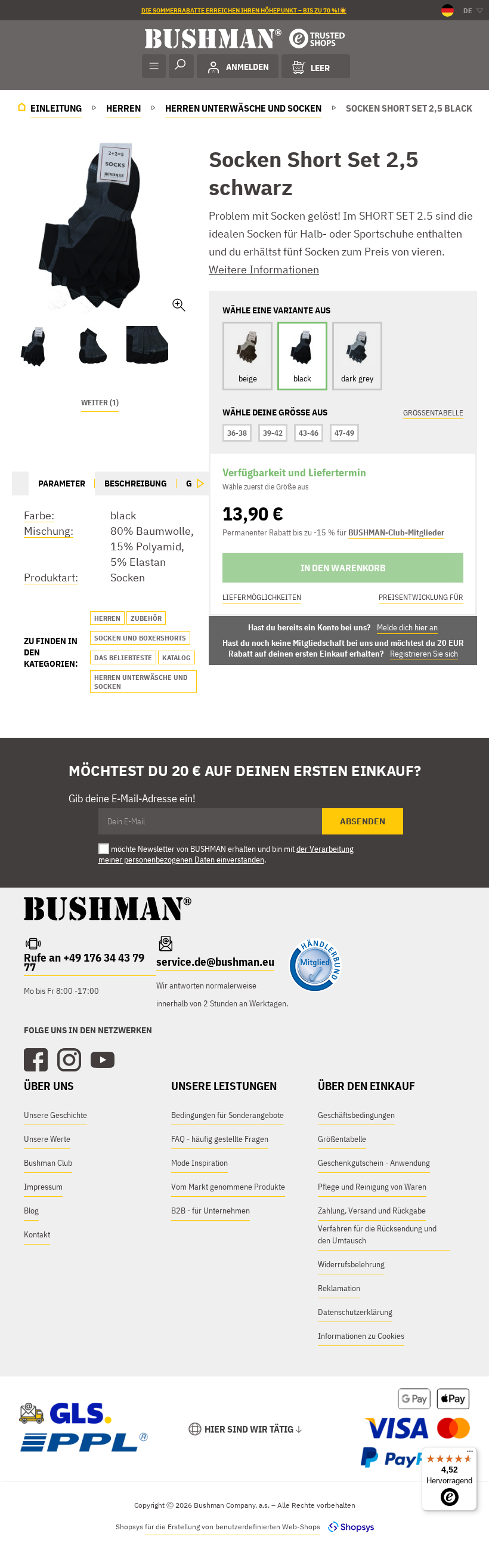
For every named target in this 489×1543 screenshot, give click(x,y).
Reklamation (339, 1288)
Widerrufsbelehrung (351, 1264)
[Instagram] (69, 1060)
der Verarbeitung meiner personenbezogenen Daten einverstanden (226, 854)
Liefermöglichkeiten (261, 597)
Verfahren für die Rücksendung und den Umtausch (377, 1234)
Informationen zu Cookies (361, 1336)
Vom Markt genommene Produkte (228, 1186)
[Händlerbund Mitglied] (315, 989)
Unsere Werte (47, 1139)
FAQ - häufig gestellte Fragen (219, 1139)
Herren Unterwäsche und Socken (141, 682)
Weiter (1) (100, 403)
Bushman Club (48, 1162)
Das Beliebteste (123, 657)
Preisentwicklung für (421, 597)
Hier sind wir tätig (249, 1429)
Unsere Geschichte (55, 1115)
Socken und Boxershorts (140, 637)
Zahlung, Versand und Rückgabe (372, 1210)
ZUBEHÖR (146, 618)
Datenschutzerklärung (355, 1312)
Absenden (362, 821)
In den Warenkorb (343, 568)
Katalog (176, 657)
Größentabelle (433, 413)
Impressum (43, 1186)
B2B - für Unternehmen (210, 1210)
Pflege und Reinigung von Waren (372, 1186)
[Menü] (470, 1454)
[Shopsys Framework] (348, 1526)
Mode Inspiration (199, 1162)
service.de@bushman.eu (215, 961)
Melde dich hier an (407, 627)
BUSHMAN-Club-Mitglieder (396, 532)
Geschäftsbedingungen (356, 1115)
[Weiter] (200, 483)
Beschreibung (135, 483)
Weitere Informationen (264, 269)
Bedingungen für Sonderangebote (227, 1115)
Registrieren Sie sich (424, 653)
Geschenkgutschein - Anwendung (374, 1162)
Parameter (61, 483)
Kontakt (37, 1234)
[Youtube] (102, 1060)
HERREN (107, 618)
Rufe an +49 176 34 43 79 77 (84, 962)
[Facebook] (36, 1060)
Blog (31, 1210)
